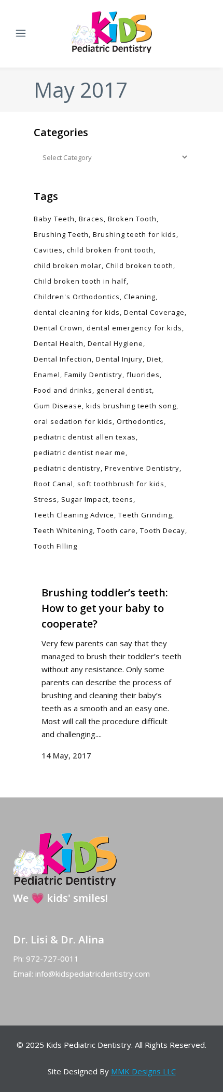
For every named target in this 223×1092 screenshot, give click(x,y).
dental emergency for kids (134, 327)
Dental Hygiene (115, 343)
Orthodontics (140, 421)
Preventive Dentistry (142, 468)
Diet (154, 359)
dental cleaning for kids (77, 312)
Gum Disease (58, 405)
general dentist (124, 390)
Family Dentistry (93, 374)
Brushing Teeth (61, 234)
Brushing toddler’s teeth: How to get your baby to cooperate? (104, 608)
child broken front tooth (110, 250)
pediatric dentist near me (80, 452)
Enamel (47, 374)
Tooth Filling (55, 546)
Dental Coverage (154, 312)
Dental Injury (119, 359)
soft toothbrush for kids (120, 483)
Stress (45, 499)
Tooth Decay (162, 530)
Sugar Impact (84, 499)
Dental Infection (63, 359)
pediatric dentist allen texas (85, 437)
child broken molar (68, 265)
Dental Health (58, 343)
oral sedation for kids (73, 421)
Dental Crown (58, 327)
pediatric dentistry (67, 468)
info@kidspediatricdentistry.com (92, 973)
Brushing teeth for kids (134, 234)
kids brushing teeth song (131, 405)
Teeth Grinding (145, 515)
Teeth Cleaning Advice (74, 515)
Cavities (48, 250)
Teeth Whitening (63, 530)
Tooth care (116, 530)
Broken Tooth (132, 218)
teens (123, 499)
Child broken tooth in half (80, 281)
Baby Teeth (54, 218)
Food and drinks (63, 390)
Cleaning (140, 296)
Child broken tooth (139, 265)
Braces (91, 218)
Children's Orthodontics (77, 296)
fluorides (143, 374)
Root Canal (53, 483)
